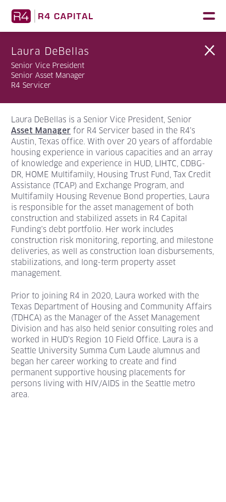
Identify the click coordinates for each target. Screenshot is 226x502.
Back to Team (209, 50)
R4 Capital (52, 16)
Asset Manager (41, 130)
